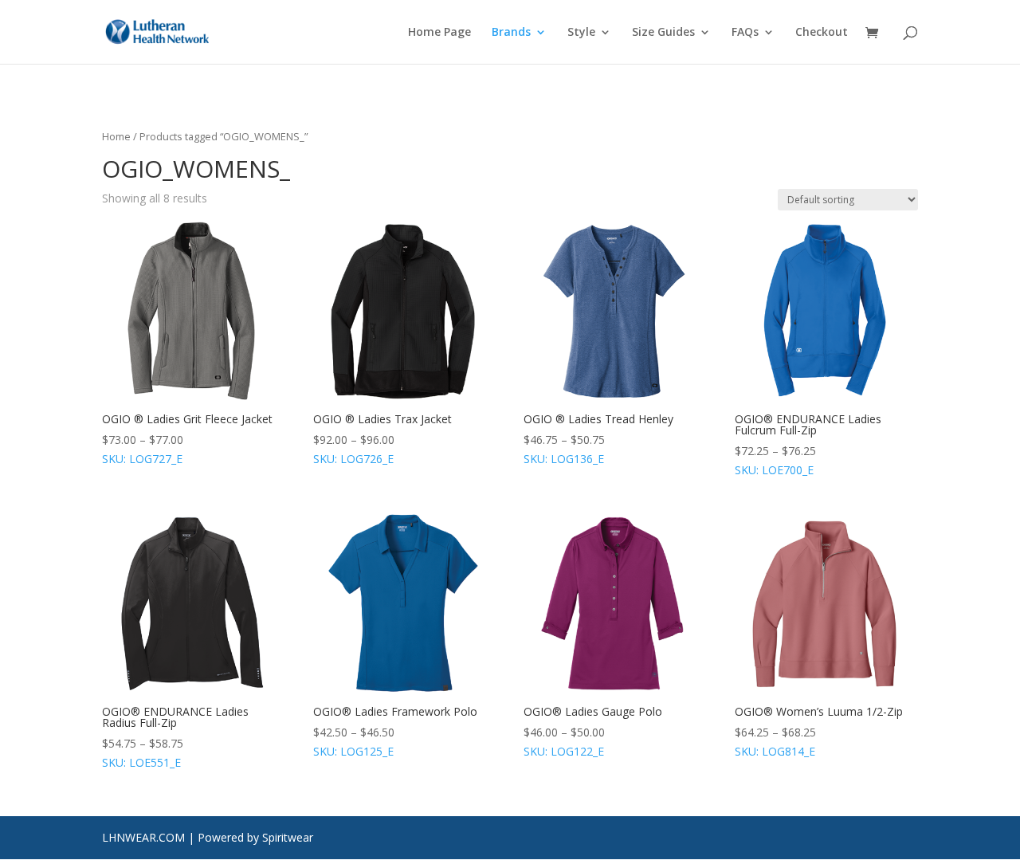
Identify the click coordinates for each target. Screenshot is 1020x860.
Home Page (439, 32)
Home (116, 136)
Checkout (821, 32)
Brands (511, 32)
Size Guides (663, 32)
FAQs (745, 32)
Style (581, 32)
